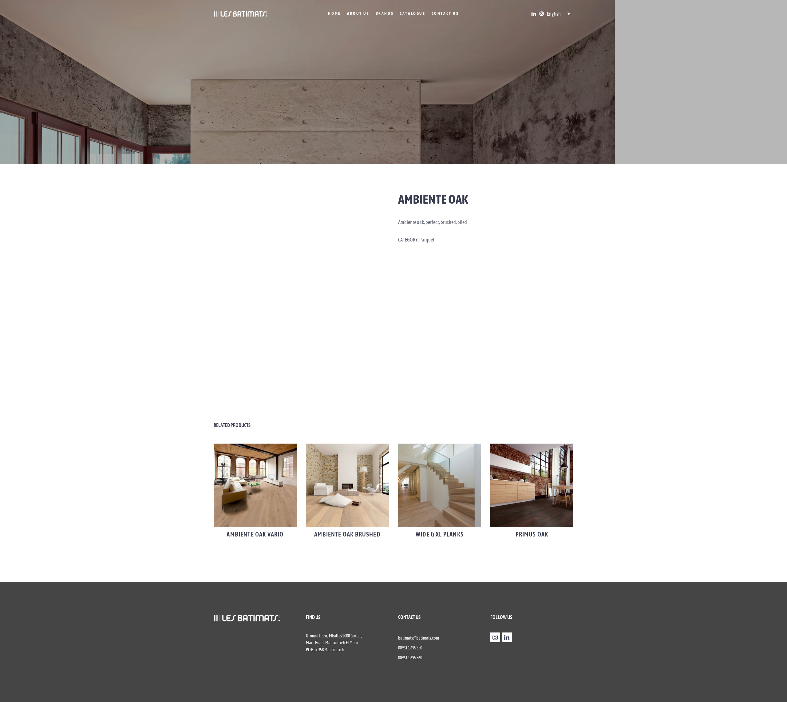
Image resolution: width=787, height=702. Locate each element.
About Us (358, 13)
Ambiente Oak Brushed (347, 534)
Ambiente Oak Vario (255, 534)
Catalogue (412, 13)
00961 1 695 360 (410, 657)
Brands (385, 13)
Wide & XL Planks (440, 534)
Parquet (426, 239)
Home (334, 13)
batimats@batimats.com (418, 638)
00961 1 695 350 (410, 647)
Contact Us (445, 13)
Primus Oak (532, 534)
